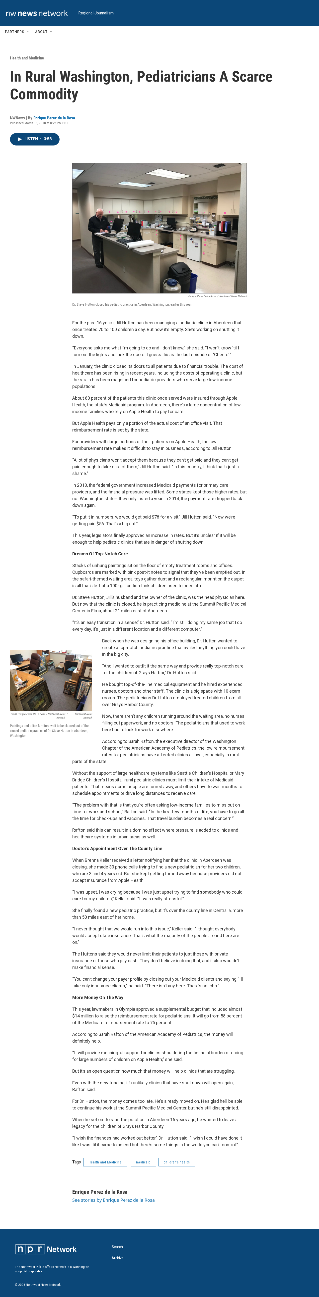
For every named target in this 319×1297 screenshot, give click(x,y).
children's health (177, 1162)
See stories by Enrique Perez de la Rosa (113, 1200)
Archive (118, 1258)
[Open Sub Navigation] (28, 32)
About (41, 32)
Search (117, 1247)
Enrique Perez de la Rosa (54, 117)
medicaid (143, 1162)
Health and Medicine (27, 57)
